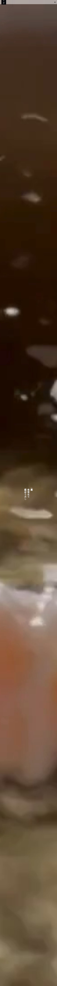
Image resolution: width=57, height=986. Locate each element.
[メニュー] (55, 2)
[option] (28, 493)
